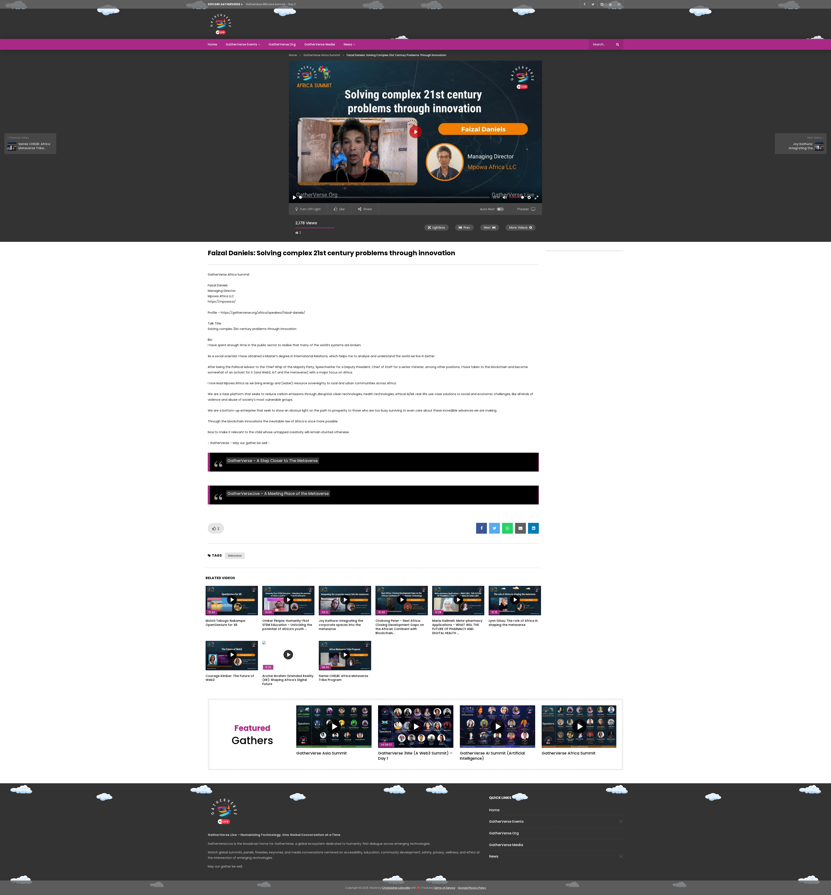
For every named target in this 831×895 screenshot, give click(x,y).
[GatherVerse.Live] (221, 24)
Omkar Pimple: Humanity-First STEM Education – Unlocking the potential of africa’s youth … (287, 625)
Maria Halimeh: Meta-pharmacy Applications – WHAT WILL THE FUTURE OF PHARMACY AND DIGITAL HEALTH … (457, 627)
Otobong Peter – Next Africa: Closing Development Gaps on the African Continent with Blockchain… (399, 627)
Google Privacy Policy (472, 888)
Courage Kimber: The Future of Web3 (230, 678)
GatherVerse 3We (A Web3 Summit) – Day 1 (415, 755)
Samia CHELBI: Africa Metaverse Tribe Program (343, 678)
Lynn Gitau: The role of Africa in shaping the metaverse (513, 623)
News (348, 44)
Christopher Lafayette (396, 888)
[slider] (394, 197)
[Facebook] (584, 4)
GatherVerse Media (319, 44)
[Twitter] (593, 4)
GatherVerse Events (241, 44)
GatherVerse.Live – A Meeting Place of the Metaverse (278, 493)
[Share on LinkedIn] (533, 528)
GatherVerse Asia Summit (321, 753)
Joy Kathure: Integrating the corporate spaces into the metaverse (341, 625)
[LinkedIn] (601, 4)
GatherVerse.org (282, 44)
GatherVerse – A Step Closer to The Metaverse (272, 460)
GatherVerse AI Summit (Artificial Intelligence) (492, 755)
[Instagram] (619, 4)
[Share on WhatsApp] (507, 528)
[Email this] (520, 528)
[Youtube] (610, 4)
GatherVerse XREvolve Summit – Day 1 (270, 4)
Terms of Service (444, 888)
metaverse (235, 555)
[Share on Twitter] (494, 528)
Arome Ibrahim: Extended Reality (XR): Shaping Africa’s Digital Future (287, 680)
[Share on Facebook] (481, 528)
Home (212, 44)
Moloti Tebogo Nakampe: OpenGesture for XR (226, 623)
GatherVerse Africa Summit (321, 55)
